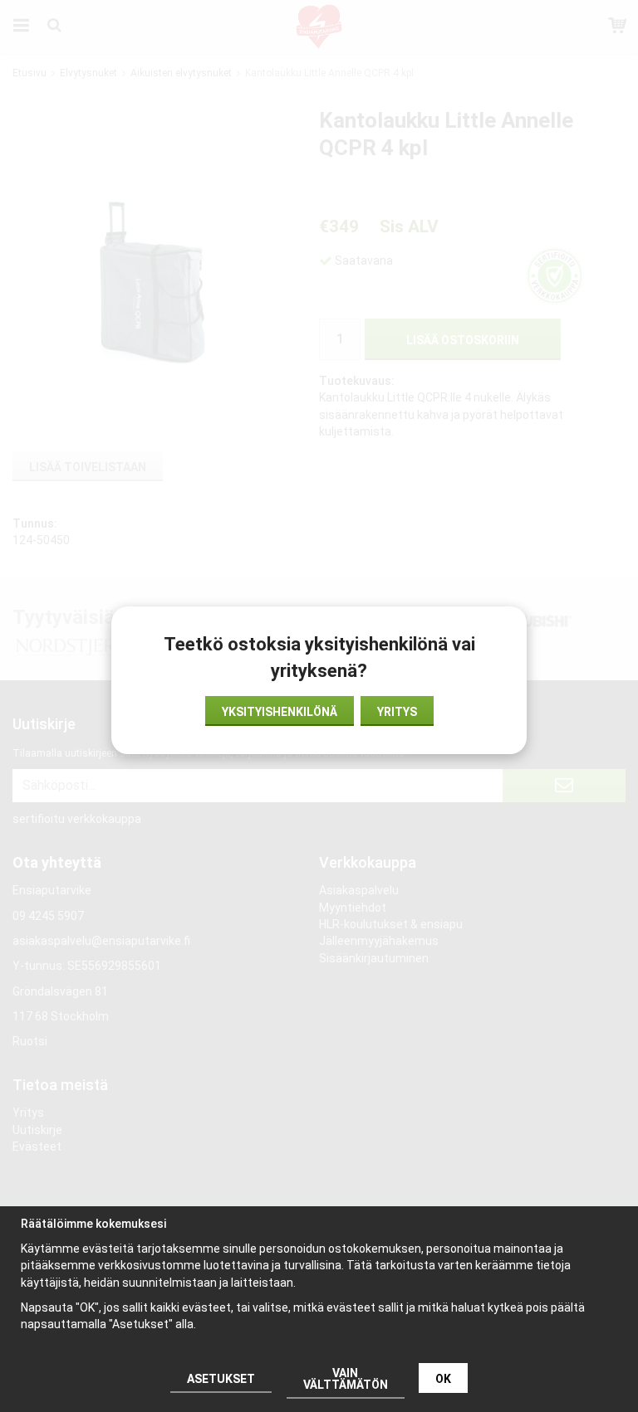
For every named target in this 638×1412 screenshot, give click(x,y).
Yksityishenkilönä (279, 711)
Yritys (397, 711)
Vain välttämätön (345, 1378)
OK (443, 1378)
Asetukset (221, 1378)
